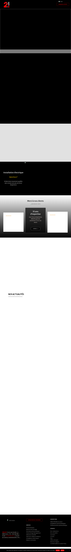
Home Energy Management (33, 533)
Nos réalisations (54, 531)
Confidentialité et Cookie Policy (58, 543)
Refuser (62, 550)
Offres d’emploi (54, 540)
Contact (52, 536)
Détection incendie (31, 534)
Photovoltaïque (30, 527)
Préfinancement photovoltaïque (58, 525)
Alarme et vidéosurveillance (33, 536)
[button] (63, 4)
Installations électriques (32, 538)
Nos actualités (54, 533)
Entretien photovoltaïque (33, 531)
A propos (52, 534)
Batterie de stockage (31, 529)
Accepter (57, 550)
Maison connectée (31, 540)
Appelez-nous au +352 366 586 (34, 519)
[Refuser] (69, 550)
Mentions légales (54, 542)
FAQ (51, 538)
